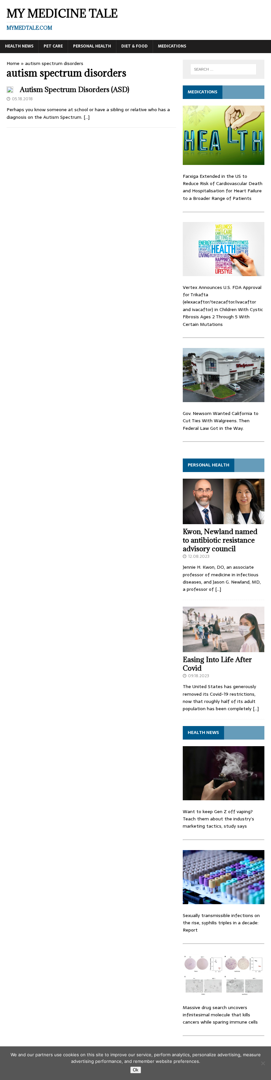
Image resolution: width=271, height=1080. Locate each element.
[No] (262, 1063)
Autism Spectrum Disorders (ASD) (74, 89)
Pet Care (53, 46)
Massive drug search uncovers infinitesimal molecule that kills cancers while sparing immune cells (220, 1015)
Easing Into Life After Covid (217, 664)
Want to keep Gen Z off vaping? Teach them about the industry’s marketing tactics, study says (218, 819)
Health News (19, 46)
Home (13, 63)
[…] (87, 117)
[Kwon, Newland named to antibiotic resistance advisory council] (223, 520)
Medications (172, 46)
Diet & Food (134, 46)
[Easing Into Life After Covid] (223, 648)
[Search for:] (223, 69)
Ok (135, 1069)
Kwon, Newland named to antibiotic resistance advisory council (220, 540)
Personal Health (92, 46)
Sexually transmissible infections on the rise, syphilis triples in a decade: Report (221, 923)
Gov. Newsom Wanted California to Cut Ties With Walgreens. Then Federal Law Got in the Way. (220, 421)
